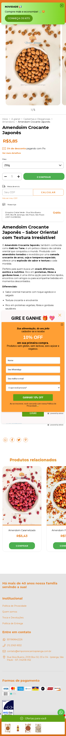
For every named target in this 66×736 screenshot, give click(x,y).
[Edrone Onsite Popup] (33, 368)
